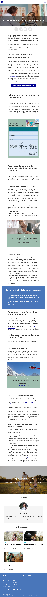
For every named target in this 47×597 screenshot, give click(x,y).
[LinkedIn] (18, 589)
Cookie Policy (24, 595)
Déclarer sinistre (15, 578)
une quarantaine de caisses (25, 69)
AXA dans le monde (26, 578)
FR (5, 594)
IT (7, 594)
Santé (23, 17)
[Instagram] (8, 589)
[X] (11, 589)
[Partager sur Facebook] (16, 29)
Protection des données (16, 595)
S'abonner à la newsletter (7, 586)
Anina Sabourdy (23, 23)
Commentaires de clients (7, 584)
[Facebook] (5, 589)
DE (3, 594)
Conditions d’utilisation (7, 595)
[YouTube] (14, 589)
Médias (13, 580)
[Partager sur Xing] (25, 29)
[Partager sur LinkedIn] (21, 29)
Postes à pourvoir (6, 580)
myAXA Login (14, 582)
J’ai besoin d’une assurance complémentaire (23, 85)
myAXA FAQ (14, 586)
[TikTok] (21, 589)
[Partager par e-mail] (30, 29)
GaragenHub (14, 584)
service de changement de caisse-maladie (29, 457)
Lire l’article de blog (22, 245)
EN (9, 594)
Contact (4, 578)
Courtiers (4, 582)
